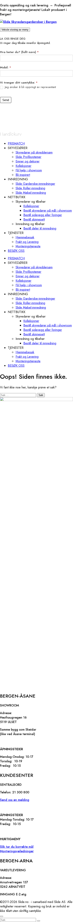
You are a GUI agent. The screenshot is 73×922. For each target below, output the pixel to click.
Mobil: (5, 67)
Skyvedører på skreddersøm (34, 152)
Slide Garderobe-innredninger (35, 183)
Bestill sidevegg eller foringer (42, 215)
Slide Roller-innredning (30, 188)
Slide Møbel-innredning (31, 192)
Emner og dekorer (28, 161)
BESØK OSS (16, 251)
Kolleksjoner (23, 166)
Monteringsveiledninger (17, 851)
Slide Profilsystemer (28, 157)
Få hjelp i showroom (29, 170)
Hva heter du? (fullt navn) (19, 52)
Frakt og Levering (27, 242)
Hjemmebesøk (25, 237)
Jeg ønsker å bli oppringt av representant (30, 87)
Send (5, 100)
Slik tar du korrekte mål (16, 846)
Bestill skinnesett (34, 219)
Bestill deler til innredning (39, 228)
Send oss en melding (14, 800)
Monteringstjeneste (28, 246)
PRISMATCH (16, 143)
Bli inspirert (23, 175)
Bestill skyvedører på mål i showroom (47, 210)
